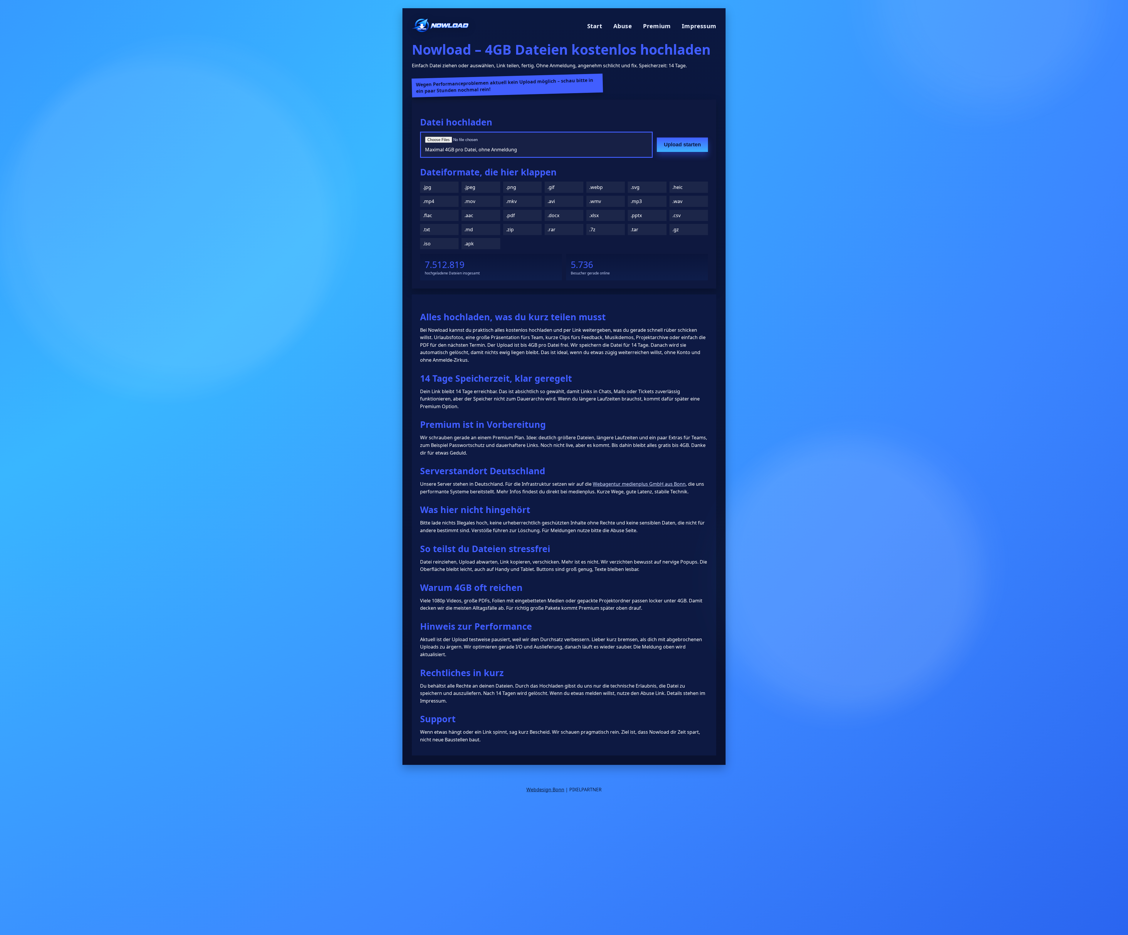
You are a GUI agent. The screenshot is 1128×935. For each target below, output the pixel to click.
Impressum (699, 26)
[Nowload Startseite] (440, 26)
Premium (657, 26)
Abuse (622, 26)
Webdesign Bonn (545, 789)
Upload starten (682, 145)
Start (594, 26)
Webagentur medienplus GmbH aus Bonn (639, 484)
